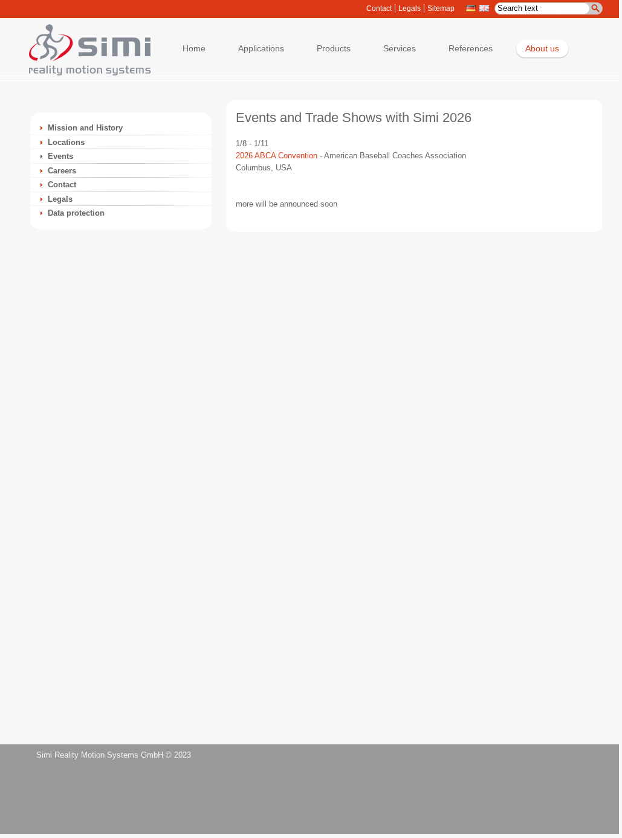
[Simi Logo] (84, 72)
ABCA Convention (285, 155)
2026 (244, 155)
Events (60, 156)
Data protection (76, 213)
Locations (66, 142)
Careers (62, 170)
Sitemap (441, 8)
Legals (409, 8)
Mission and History (85, 127)
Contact (379, 8)
